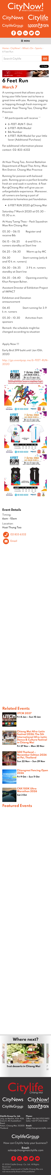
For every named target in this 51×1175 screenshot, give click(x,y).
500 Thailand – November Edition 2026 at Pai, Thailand (32, 754)
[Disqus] (25, 589)
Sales (36, 1120)
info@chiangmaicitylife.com (38, 1128)
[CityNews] (13, 18)
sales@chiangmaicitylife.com (25, 1149)
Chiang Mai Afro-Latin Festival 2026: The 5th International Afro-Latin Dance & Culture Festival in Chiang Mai (32, 737)
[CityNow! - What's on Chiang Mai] (25, 7)
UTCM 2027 (24, 713)
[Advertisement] (25, 920)
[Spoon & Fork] (38, 25)
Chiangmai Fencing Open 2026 (32, 771)
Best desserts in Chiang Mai (25, 1059)
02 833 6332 (18, 534)
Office (37, 1118)
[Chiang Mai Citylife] (38, 18)
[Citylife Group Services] (13, 25)
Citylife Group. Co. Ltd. (20, 1164)
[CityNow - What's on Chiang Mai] (38, 1100)
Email (13, 541)
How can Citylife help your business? (25, 1143)
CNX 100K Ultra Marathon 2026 (27, 790)
